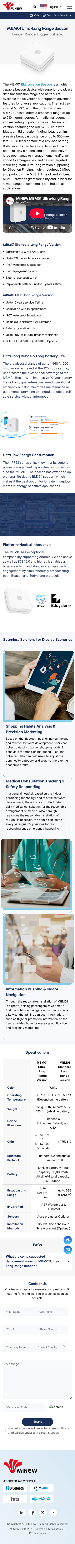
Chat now (68, 1240)
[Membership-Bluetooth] (15, 1488)
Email (68, 1250)
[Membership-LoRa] (42, 1488)
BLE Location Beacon (36, 84)
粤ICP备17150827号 (21, 1528)
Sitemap (40, 1528)
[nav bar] (68, 6)
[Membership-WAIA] (42, 1499)
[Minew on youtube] (53, 1512)
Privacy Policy (37, 1533)
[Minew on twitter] (43, 1512)
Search (34, 6)
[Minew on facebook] (32, 1512)
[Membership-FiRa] (15, 1499)
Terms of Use (55, 1528)
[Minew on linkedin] (22, 1512)
